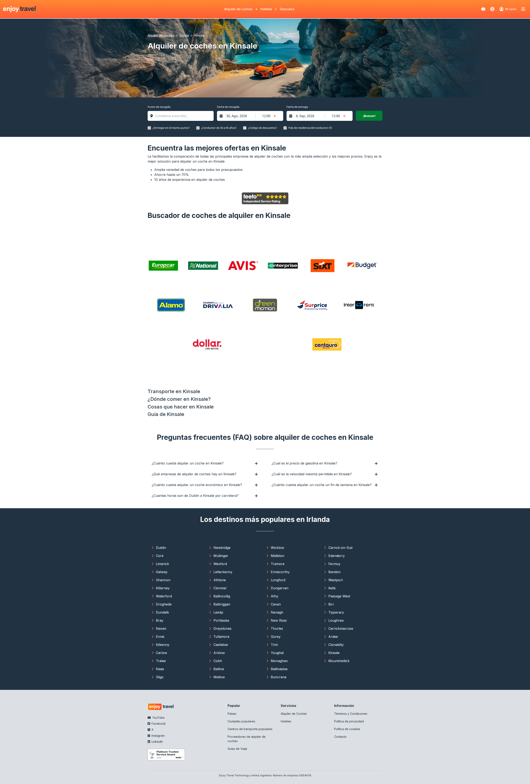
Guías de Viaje (237, 748)
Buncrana (278, 677)
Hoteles (266, 9)
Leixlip (218, 612)
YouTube (158, 717)
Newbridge (221, 548)
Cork (160, 556)
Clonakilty (336, 645)
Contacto (340, 736)
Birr (331, 604)
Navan (161, 628)
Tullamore (221, 636)
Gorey (276, 636)
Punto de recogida (159, 107)
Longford (278, 580)
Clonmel (219, 588)
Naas (160, 669)
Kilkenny (162, 645)
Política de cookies (347, 729)
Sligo (160, 677)
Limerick (162, 564)
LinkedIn (157, 741)
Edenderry (336, 556)
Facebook (158, 723)
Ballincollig (221, 596)
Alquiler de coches (238, 9)
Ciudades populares (241, 721)
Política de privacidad (349, 721)
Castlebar (220, 645)
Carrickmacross (340, 628)
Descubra (287, 9)
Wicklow (277, 548)
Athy (274, 596)
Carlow (161, 653)
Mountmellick (338, 661)
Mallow (219, 677)
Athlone (219, 580)
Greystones (222, 628)
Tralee (161, 661)
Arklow (219, 653)
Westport (335, 580)
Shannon (163, 580)
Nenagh (277, 612)
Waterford (164, 596)
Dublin (161, 548)
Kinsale (334, 653)
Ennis (160, 636)
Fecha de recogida (228, 107)
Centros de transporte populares (250, 729)
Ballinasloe (279, 669)
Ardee (333, 636)
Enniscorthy (280, 572)
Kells (332, 588)
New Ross (279, 620)
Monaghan (279, 661)
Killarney (163, 588)
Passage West (339, 596)
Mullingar (220, 556)
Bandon (334, 572)
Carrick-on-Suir (340, 548)
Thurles (277, 628)
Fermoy (334, 564)
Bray (159, 620)
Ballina (218, 669)
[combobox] (182, 115)
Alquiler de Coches (294, 713)
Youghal (277, 653)
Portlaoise (221, 620)
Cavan (276, 604)
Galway (161, 572)
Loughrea (335, 620)
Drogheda (163, 604)
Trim (274, 645)
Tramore (277, 564)
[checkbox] (149, 128)
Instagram (158, 735)
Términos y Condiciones (350, 713)
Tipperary (336, 612)
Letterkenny (222, 572)
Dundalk (162, 612)
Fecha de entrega (297, 107)
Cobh (217, 661)
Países (232, 713)
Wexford (220, 564)
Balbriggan (221, 604)
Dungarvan (279, 588)
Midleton (277, 556)
